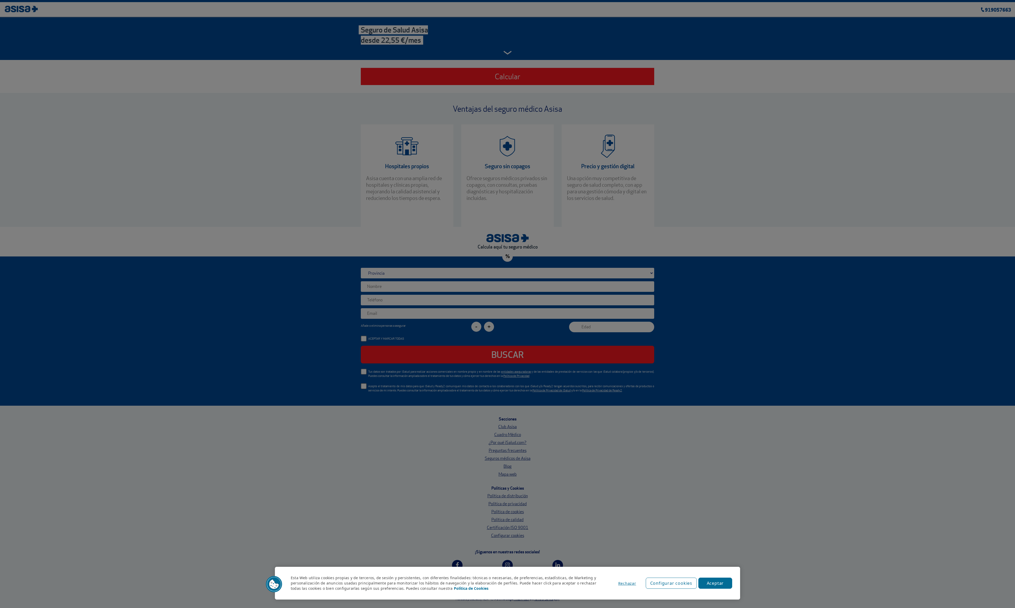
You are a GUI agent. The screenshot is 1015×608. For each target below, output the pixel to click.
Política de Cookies (471, 588)
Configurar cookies (671, 583)
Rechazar (627, 583)
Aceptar (715, 583)
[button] (274, 584)
